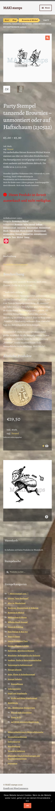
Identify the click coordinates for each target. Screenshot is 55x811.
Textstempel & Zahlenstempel (20, 665)
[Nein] (51, 801)
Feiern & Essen (14, 636)
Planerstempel (40, 230)
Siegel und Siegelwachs (17, 693)
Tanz (14, 237)
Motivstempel (44, 227)
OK (27, 805)
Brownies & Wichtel (30, 20)
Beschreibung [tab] (9, 256)
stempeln (7, 237)
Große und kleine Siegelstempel (24, 698)
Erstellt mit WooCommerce (15, 788)
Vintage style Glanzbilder (21, 712)
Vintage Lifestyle (14, 669)
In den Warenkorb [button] (46, 445)
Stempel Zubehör (15, 679)
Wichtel (20, 237)
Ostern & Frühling (15, 627)
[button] (47, 38)
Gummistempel (9, 227)
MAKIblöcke (13, 703)
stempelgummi (40, 234)
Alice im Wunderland (17, 603)
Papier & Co (16, 717)
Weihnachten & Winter (17, 617)
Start (7, 20)
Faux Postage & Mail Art (18, 631)
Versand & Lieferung (16, 751)
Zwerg (26, 237)
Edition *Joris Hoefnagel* (18, 598)
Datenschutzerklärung (17, 737)
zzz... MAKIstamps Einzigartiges (21, 707)
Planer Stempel (26, 230)
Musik (5, 230)
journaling (21, 227)
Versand (10, 149)
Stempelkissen (17, 684)
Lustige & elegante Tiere (18, 641)
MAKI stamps (12, 7)
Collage (39, 224)
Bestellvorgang (14, 746)
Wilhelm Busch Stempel (18, 622)
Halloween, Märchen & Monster (21, 650)
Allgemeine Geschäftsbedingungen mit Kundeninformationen (24, 757)
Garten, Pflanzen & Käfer (18, 646)
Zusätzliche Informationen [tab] (15, 264)
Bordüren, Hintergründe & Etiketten (23, 608)
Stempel (18, 234)
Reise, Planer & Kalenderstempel (21, 674)
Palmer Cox (14, 230)
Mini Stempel (32, 227)
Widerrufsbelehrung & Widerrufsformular (25, 732)
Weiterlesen (46, 516)
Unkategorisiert (14, 688)
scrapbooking (8, 234)
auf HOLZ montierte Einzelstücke (25, 722)
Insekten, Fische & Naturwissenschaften (24, 660)
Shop (14, 20)
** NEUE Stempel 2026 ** (18, 593)
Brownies (19, 224)
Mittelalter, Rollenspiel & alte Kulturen (24, 655)
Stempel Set (28, 234)
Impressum (12, 763)
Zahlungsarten (14, 741)
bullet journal (29, 224)
